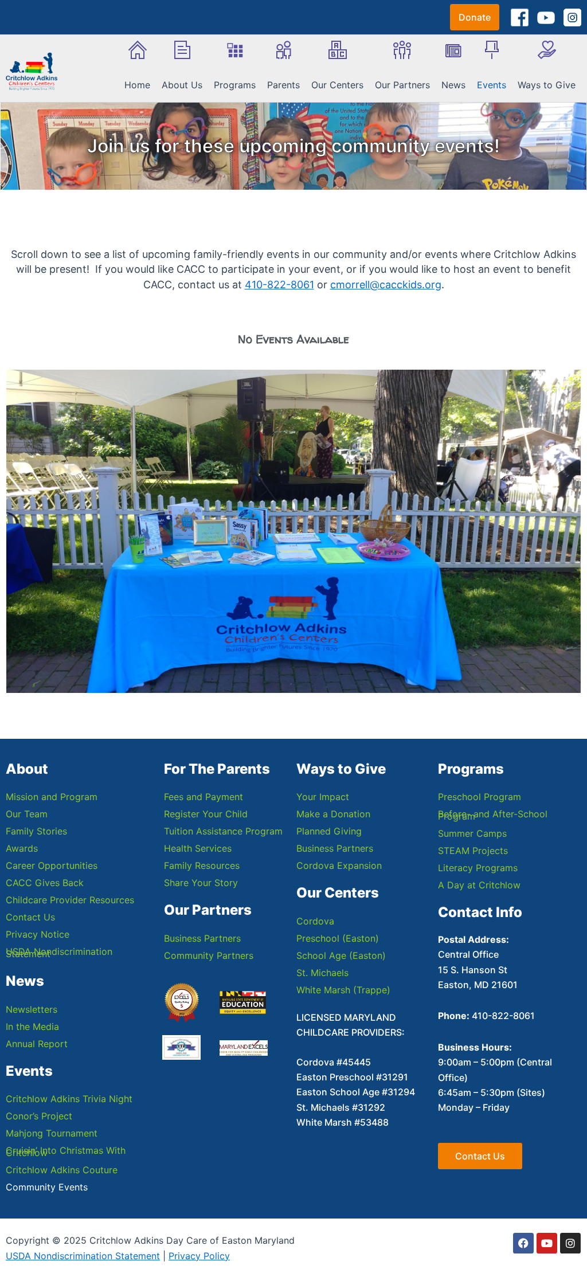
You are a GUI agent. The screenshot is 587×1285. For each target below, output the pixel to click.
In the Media (32, 1026)
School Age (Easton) (341, 955)
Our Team (27, 814)
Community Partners (208, 955)
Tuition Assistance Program (223, 831)
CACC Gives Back (45, 882)
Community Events (47, 1187)
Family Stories (36, 831)
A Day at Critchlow (479, 885)
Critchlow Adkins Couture (62, 1170)
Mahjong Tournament (51, 1133)
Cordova (315, 921)
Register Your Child (206, 814)
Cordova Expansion (339, 865)
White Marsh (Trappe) (343, 990)
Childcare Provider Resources (70, 900)
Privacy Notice (37, 934)
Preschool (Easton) (337, 938)
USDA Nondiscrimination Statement (59, 952)
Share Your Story (201, 882)
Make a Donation (333, 814)
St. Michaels (322, 972)
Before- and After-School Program (492, 815)
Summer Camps (472, 833)
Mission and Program (51, 796)
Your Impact (322, 796)
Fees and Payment (203, 796)
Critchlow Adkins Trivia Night (69, 1098)
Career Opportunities (51, 865)
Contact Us (30, 917)
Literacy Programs (478, 867)
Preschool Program (479, 796)
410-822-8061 (279, 285)
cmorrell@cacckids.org (385, 285)
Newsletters (31, 1009)
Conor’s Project (39, 1116)
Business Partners (202, 938)
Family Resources (202, 865)
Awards (22, 848)
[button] (474, 17)
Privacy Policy (199, 1256)
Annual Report (37, 1043)
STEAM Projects (473, 850)
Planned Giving (329, 831)
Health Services (198, 848)
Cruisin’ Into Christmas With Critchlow (66, 1151)
